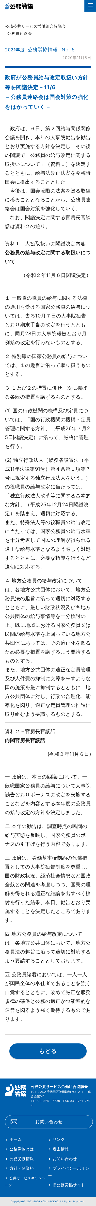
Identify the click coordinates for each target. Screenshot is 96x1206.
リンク (59, 1139)
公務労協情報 (22, 1158)
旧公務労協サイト (69, 1184)
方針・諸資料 (22, 1168)
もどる (48, 1050)
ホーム (16, 1139)
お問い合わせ (49, 1121)
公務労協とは (22, 1148)
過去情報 (61, 1148)
